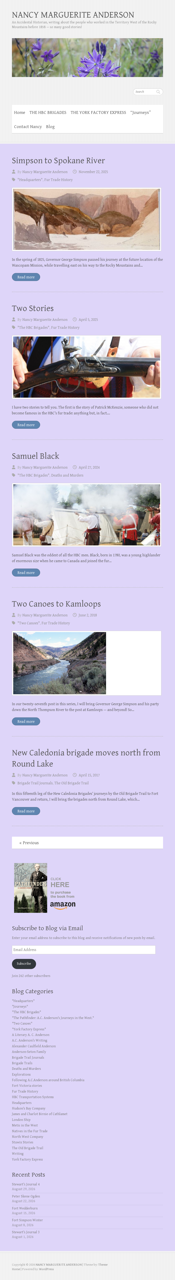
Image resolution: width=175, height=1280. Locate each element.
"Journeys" (20, 1007)
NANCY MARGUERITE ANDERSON (73, 15)
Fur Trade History (58, 180)
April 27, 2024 (89, 467)
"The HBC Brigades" (34, 327)
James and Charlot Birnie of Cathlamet (39, 1114)
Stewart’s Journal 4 (26, 1184)
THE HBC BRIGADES (47, 112)
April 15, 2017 (89, 775)
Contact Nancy (28, 126)
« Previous (29, 842)
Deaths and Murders (67, 475)
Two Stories (33, 308)
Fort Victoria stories (27, 1086)
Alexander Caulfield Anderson (34, 1046)
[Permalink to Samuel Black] (86, 515)
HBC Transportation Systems (33, 1097)
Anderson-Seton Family (29, 1052)
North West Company (27, 1137)
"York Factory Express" (29, 1029)
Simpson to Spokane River (58, 161)
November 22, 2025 (93, 172)
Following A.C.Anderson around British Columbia (48, 1080)
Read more (26, 277)
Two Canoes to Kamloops (56, 604)
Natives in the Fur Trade (30, 1131)
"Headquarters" (30, 180)
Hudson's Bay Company (28, 1108)
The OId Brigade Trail (71, 783)
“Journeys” (140, 112)
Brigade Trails (22, 1063)
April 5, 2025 (88, 319)
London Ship (21, 1120)
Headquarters (22, 1103)
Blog (50, 126)
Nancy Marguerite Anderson (45, 172)
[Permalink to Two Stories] (86, 367)
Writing (18, 1154)
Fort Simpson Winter (27, 1220)
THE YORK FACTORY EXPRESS (98, 112)
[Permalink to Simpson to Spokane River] (86, 219)
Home (19, 112)
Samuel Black (35, 456)
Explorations (21, 1075)
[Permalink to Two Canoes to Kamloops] (86, 663)
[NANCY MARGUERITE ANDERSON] (87, 55)
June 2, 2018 (88, 615)
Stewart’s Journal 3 (26, 1232)
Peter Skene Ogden (26, 1196)
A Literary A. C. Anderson (30, 1035)
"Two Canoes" (29, 623)
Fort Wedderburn (25, 1208)
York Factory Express (27, 1160)
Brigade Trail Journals (35, 783)
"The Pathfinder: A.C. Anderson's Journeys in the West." (53, 1018)
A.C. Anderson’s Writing (29, 1040)
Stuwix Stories (22, 1142)
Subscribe (24, 964)
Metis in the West (25, 1125)
